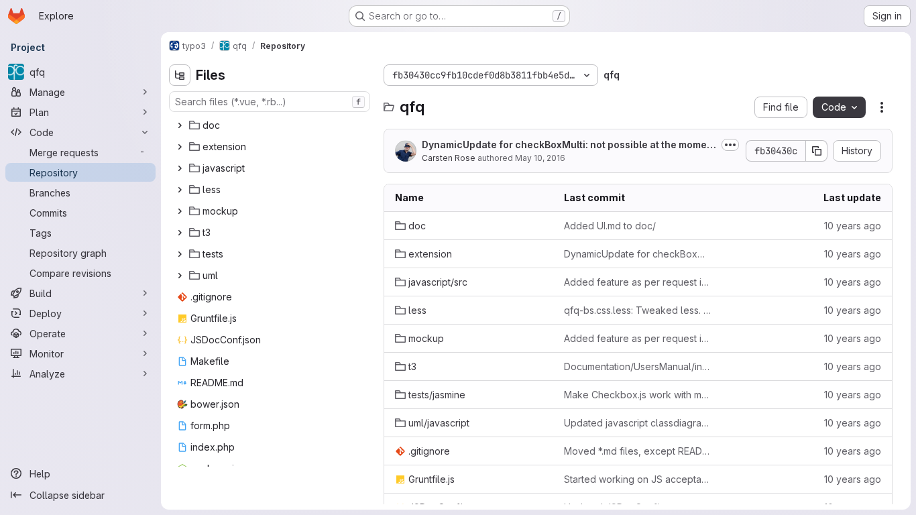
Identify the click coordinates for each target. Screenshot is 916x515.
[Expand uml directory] (180, 276)
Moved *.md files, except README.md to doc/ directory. (637, 451)
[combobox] (269, 101)
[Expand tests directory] (180, 254)
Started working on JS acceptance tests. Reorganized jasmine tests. (637, 479)
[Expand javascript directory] (180, 168)
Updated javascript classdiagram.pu (637, 422)
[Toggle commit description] (730, 145)
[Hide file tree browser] (179, 75)
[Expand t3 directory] (180, 233)
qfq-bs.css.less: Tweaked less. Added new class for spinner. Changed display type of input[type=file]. (637, 310)
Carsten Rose (448, 158)
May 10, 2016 (540, 158)
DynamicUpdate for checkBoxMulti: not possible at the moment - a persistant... (569, 145)
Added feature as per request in (637, 282)
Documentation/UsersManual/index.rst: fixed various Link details (637, 366)
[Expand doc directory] (180, 125)
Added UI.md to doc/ (610, 225)
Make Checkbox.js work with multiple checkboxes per (637, 394)
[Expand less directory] (180, 190)
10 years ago (852, 225)
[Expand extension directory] (180, 147)
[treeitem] (271, 125)
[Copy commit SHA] (816, 151)
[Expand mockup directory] (180, 211)
